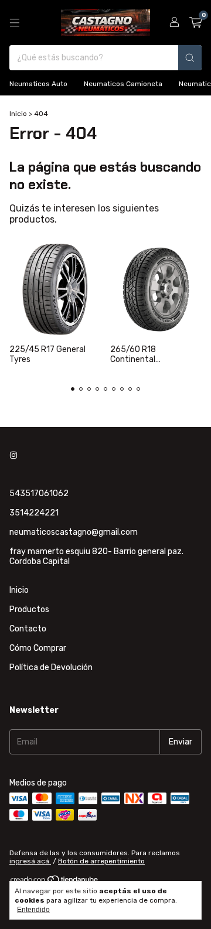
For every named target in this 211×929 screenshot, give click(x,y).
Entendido (33, 910)
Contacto (27, 629)
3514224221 (34, 513)
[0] (195, 23)
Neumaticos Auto (38, 84)
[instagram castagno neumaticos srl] (13, 455)
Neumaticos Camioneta (123, 84)
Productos (29, 609)
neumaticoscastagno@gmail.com (73, 532)
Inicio (18, 114)
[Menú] (14, 23)
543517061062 (39, 493)
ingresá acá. (30, 861)
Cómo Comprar (37, 648)
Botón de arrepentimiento (101, 861)
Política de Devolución (51, 667)
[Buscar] (190, 57)
